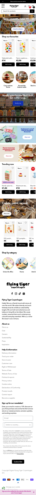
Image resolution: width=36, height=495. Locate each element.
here (20, 493)
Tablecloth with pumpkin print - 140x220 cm (7, 58)
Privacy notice (7, 381)
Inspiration (5, 345)
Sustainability (6, 338)
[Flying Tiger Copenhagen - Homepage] (14, 6)
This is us (5, 327)
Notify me (18, 103)
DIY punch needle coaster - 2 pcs (9, 238)
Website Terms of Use (9, 374)
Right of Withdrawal (9, 367)
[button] (3, 6)
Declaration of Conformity (11, 388)
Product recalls (7, 391)
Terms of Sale (6, 370)
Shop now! (27, 137)
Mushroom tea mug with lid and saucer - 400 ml (21, 186)
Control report (7, 395)
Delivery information (9, 353)
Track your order (8, 357)
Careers (4, 334)
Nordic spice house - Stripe (8, 186)
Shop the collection (18, 29)
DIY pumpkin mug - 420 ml (21, 238)
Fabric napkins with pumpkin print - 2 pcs (22, 58)
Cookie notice (7, 384)
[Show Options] (30, 425)
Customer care (7, 363)
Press (4, 341)
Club (3, 331)
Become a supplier (8, 398)
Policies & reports (8, 377)
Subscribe (18, 462)
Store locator (6, 360)
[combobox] (18, 424)
